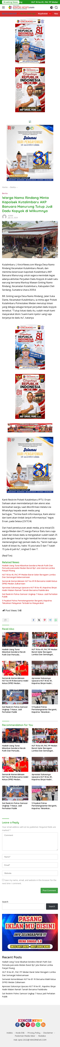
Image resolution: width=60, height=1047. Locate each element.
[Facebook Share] (33, 620)
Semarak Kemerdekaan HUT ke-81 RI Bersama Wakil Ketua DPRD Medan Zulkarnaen (29, 582)
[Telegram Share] (50, 620)
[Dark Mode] (51, 7)
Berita (5, 193)
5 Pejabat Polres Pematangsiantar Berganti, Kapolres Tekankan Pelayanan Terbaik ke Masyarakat (27, 601)
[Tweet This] (39, 620)
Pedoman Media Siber (25, 1036)
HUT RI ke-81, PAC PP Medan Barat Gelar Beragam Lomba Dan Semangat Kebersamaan (29, 575)
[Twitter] (22, 1024)
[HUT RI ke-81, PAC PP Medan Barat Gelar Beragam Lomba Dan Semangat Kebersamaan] (45, 639)
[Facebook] (17, 1024)
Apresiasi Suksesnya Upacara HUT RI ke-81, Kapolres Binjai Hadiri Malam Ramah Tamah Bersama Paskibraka (29, 588)
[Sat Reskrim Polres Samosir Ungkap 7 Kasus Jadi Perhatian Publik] (15, 697)
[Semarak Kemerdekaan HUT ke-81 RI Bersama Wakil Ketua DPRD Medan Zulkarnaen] (15, 668)
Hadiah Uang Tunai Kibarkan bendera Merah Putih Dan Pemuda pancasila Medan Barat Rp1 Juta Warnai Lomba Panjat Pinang (28, 568)
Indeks (10, 1033)
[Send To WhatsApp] (56, 620)
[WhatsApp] (38, 1024)
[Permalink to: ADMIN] (4, 216)
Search (5, 901)
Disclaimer (48, 1033)
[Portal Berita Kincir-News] (21, 7)
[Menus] (4, 7)
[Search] (56, 7)
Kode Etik (20, 1033)
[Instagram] (33, 1024)
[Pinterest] (28, 1024)
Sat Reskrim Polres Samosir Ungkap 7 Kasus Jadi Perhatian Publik (29, 595)
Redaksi (42, 1036)
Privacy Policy (34, 1033)
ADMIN (10, 215)
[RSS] (43, 1024)
